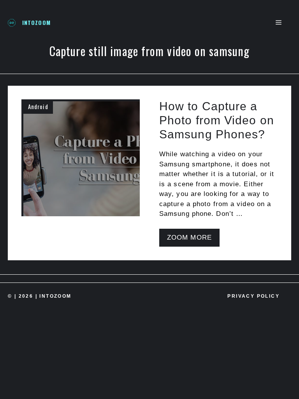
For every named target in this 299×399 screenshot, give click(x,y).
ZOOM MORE (189, 237)
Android (38, 106)
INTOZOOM (36, 22)
